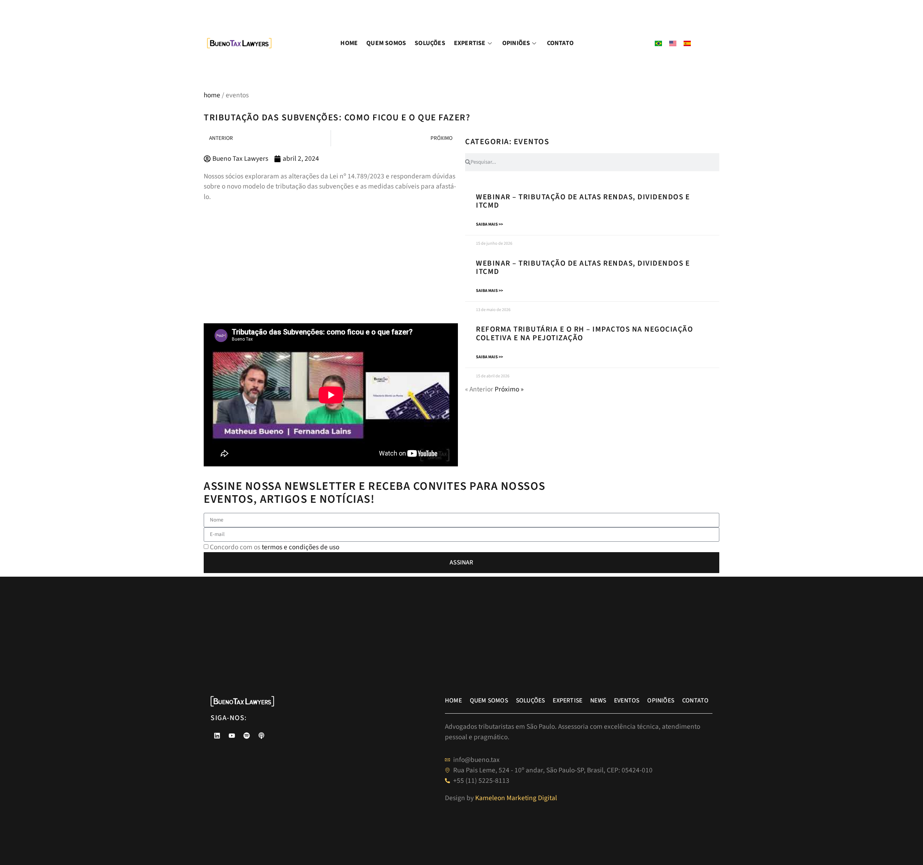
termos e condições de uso (300, 547)
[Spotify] (246, 735)
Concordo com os (274, 547)
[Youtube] (231, 735)
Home (349, 43)
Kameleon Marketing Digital (516, 798)
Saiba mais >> (489, 224)
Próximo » (509, 389)
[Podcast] (261, 735)
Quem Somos (386, 43)
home (212, 95)
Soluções (430, 43)
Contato (560, 43)
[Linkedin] (217, 735)
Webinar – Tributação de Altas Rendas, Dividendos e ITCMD (583, 200)
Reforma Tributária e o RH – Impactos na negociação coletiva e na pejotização (584, 333)
